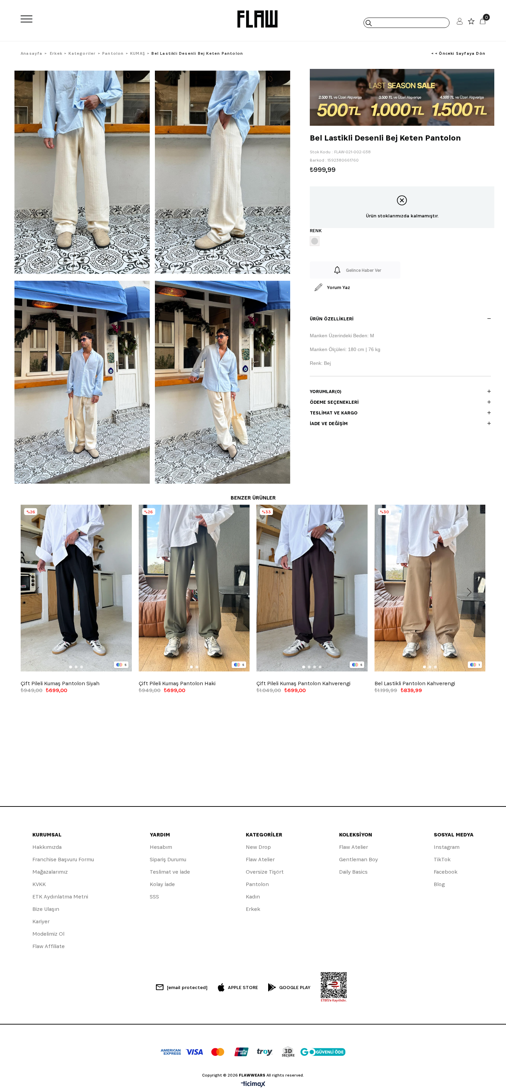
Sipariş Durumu (168, 859)
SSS (154, 896)
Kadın (253, 896)
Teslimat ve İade (170, 871)
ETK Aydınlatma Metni (60, 896)
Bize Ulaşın (45, 909)
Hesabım (161, 847)
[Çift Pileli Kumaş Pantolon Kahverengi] (312, 588)
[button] (70, 667)
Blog (439, 884)
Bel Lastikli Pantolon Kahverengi (415, 683)
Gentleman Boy (358, 859)
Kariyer (41, 921)
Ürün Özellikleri (332, 319)
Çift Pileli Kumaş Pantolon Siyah (60, 683)
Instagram (447, 847)
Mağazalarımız (50, 871)
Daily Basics (353, 871)
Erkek (253, 909)
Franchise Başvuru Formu (63, 859)
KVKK (39, 884)
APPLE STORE (243, 987)
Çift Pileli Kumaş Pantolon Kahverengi (303, 683)
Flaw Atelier (260, 859)
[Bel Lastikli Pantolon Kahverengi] (430, 588)
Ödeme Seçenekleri (334, 402)
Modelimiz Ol (48, 933)
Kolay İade (162, 884)
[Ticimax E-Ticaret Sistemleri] (253, 1084)
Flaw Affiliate (48, 946)
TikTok (442, 859)
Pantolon (257, 884)
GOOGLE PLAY (294, 987)
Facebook (445, 871)
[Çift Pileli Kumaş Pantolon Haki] (194, 588)
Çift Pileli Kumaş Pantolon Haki (177, 683)
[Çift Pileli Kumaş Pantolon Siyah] (76, 588)
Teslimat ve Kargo (334, 413)
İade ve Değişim (329, 423)
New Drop (258, 847)
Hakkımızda (47, 847)
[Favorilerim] (471, 23)
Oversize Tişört (265, 871)
